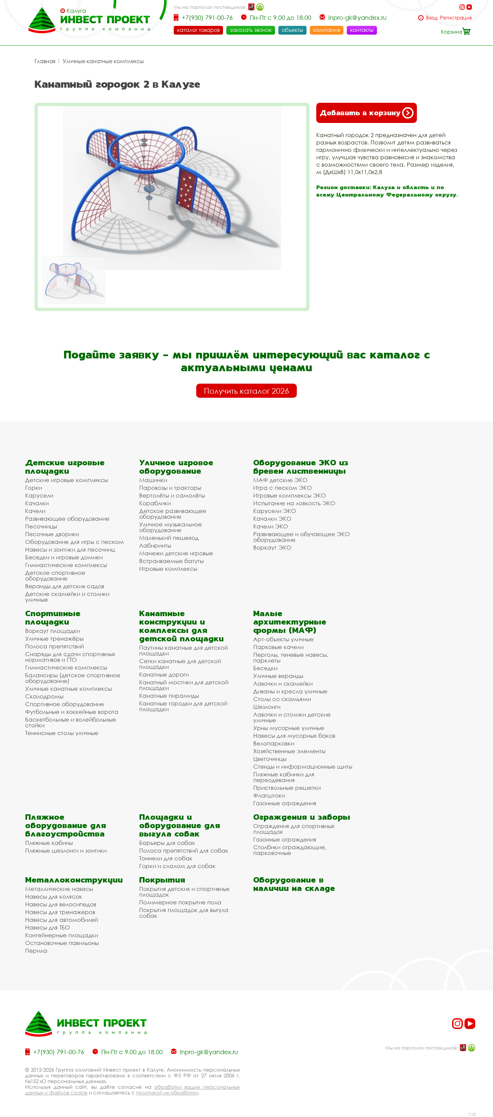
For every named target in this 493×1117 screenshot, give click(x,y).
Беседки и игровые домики (64, 557)
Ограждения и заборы (301, 817)
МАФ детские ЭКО (280, 480)
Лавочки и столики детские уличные (292, 717)
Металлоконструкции (74, 879)
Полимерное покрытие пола (180, 902)
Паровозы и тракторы (170, 487)
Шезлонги (266, 707)
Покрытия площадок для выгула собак (183, 912)
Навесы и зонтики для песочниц (70, 549)
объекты (292, 30)
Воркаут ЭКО (272, 547)
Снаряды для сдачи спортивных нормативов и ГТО (70, 656)
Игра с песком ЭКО (282, 487)
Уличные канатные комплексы (103, 61)
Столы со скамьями (282, 699)
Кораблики (155, 503)
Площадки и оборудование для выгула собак (179, 825)
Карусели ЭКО (274, 511)
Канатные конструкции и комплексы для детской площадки (181, 626)
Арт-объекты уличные (283, 639)
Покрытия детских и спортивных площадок (184, 891)
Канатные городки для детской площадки (183, 706)
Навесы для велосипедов (60, 904)
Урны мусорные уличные (288, 728)
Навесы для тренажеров (60, 912)
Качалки (37, 503)
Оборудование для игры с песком (74, 542)
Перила (36, 950)
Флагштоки (269, 795)
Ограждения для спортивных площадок (293, 828)
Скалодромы (44, 696)
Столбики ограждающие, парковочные (290, 850)
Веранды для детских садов (64, 586)
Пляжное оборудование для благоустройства (65, 825)
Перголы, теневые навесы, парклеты (290, 657)
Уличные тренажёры (54, 638)
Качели (35, 511)
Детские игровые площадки (65, 466)
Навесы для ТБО (47, 927)
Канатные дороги (164, 674)
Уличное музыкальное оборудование (170, 527)
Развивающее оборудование (67, 518)
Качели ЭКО (270, 526)
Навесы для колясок (53, 896)
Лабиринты (155, 545)
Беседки (265, 668)
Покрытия (162, 879)
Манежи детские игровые (176, 553)
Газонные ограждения (284, 803)
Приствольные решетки (287, 787)
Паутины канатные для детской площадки (183, 650)
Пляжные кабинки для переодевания (283, 777)
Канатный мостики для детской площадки (183, 685)
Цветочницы (269, 759)
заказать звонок (251, 30)
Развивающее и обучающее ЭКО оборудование (301, 537)
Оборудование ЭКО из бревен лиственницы (300, 466)
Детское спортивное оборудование (55, 575)
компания (326, 30)
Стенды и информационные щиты (302, 766)
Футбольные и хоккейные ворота (71, 712)
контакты (362, 30)
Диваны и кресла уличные (290, 691)
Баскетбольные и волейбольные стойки (70, 722)
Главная (45, 61)
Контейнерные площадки (61, 935)
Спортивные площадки (52, 617)
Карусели (39, 495)
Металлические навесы (59, 889)
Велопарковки (273, 743)
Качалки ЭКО (272, 518)
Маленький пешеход (169, 538)
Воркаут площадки (52, 631)
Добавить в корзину (360, 112)
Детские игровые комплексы (66, 480)
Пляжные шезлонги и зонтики (66, 850)
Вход (432, 17)
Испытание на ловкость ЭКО (294, 503)
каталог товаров (198, 30)
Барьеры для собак (167, 843)
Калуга (76, 10)
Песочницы (41, 526)
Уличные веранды (278, 676)
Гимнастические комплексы (66, 565)
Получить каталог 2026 (246, 390)
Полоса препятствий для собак (183, 850)
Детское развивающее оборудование (172, 513)
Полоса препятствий (54, 646)
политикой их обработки (167, 1092)
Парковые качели (278, 647)
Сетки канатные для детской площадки (180, 664)
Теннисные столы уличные (61, 733)
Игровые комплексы (168, 568)
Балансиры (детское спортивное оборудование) (72, 678)
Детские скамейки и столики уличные (67, 596)
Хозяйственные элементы (289, 751)
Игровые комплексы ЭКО (289, 495)
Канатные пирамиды (169, 695)
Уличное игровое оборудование (176, 466)
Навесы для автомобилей (61, 919)
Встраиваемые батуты (171, 561)
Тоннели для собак (166, 858)
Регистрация (456, 17)
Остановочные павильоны (62, 943)
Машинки (153, 480)
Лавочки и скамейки (283, 683)
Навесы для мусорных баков (294, 735)
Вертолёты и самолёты (172, 495)
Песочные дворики (52, 534)
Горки (33, 487)
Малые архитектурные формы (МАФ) (289, 621)
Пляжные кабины (49, 843)
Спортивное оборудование (64, 704)
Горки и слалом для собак (177, 866)
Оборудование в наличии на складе (294, 883)
